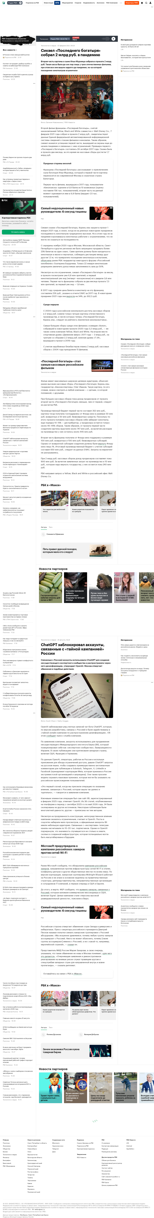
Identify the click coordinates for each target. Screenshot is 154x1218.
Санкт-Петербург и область (37, 1143)
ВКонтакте (55, 1143)
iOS (127, 1143)
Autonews (124, 649)
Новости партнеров (53, 568)
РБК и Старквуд (8, 266)
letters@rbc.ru (40, 1209)
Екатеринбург (32, 1146)
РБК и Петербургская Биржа (12, 791)
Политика (6, 79)
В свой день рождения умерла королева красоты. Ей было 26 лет (136, 45)
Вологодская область (35, 1157)
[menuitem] (32, 3)
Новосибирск (32, 1149)
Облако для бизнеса (109, 1160)
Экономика (6, 802)
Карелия (30, 1186)
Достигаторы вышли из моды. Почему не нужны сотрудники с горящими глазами (135, 670)
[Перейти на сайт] (18, 41)
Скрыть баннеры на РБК (85, 1143)
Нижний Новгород (34, 1166)
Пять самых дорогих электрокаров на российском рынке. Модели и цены (135, 646)
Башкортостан (33, 1154)
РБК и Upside (7, 881)
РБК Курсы (105, 1182)
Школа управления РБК (110, 1185)
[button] (142, 3)
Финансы (6, 1157)
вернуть (102, 443)
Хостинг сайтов (107, 1168)
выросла (70, 295)
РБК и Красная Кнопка (10, 1011)
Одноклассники (57, 1146)
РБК (42, 218)
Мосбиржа (23, 1215)
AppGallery (130, 1149)
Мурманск (31, 1189)
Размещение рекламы (109, 1152)
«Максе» (77, 973)
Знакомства (106, 1174)
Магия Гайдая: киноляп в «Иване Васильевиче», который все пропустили (136, 56)
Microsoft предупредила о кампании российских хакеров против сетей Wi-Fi (63, 849)
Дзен (54, 1152)
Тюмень (30, 1177)
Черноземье (32, 1180)
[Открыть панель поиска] (146, 2)
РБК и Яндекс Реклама (10, 514)
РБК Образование (9, 1166)
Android (129, 1146)
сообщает (51, 735)
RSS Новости (81, 1157)
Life (122, 49)
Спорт (5, 173)
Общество (6, 244)
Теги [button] (50, 527)
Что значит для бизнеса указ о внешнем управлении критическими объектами (136, 67)
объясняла (46, 260)
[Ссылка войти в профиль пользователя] (150, 3)
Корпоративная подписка (85, 1149)
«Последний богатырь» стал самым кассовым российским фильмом (62, 364)
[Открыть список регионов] (142, 3)
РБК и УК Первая (8, 162)
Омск (29, 1152)
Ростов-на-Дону (33, 1172)
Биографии (6, 1160)
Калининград (32, 1160)
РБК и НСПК (7, 665)
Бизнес (5, 194)
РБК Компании (8, 68)
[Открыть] (18, 3)
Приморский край (34, 1192)
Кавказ (30, 1183)
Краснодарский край (35, 1163)
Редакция (105, 1149)
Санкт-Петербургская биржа (38, 1215)
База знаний (7, 1163)
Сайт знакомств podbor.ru (111, 1177)
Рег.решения (106, 1171)
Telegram (55, 1149)
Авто (4, 408)
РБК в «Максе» (51, 485)
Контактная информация (110, 1146)
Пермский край (33, 1169)
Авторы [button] (44, 527)
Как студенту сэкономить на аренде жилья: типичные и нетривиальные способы (134, 657)
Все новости (9, 50)
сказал (70, 944)
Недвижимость (126, 662)
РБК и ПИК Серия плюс (11, 184)
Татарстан (31, 1175)
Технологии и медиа (10, 445)
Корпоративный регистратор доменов (112, 1164)
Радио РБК (12, 3)
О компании (106, 1143)
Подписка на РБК (83, 1146)
